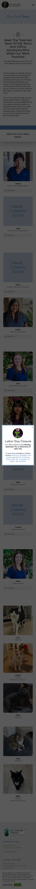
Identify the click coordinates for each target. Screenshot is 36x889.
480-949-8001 (20, 461)
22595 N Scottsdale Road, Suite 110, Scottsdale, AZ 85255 (18, 459)
